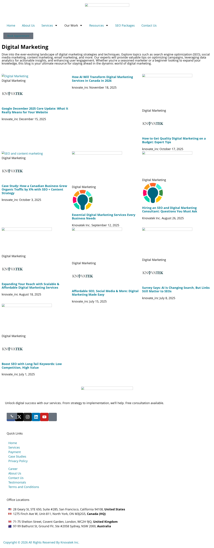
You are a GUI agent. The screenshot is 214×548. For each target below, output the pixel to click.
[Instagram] (27, 417)
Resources (96, 25)
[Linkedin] (36, 417)
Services (47, 25)
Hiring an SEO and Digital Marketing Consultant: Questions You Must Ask (169, 209)
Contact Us (149, 25)
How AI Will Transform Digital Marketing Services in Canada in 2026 (102, 79)
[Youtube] (44, 417)
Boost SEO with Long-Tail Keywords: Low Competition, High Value (32, 366)
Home (11, 25)
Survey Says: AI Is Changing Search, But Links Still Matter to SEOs (176, 289)
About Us (28, 25)
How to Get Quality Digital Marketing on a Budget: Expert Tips (174, 140)
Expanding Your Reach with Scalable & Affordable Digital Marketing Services (30, 286)
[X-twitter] (19, 417)
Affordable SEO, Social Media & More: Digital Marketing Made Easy (105, 293)
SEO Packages (125, 25)
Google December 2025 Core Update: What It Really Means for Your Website (35, 110)
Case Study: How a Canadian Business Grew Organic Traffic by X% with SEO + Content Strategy (34, 189)
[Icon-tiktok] (52, 417)
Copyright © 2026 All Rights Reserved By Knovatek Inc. (41, 542)
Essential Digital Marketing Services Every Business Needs (103, 216)
